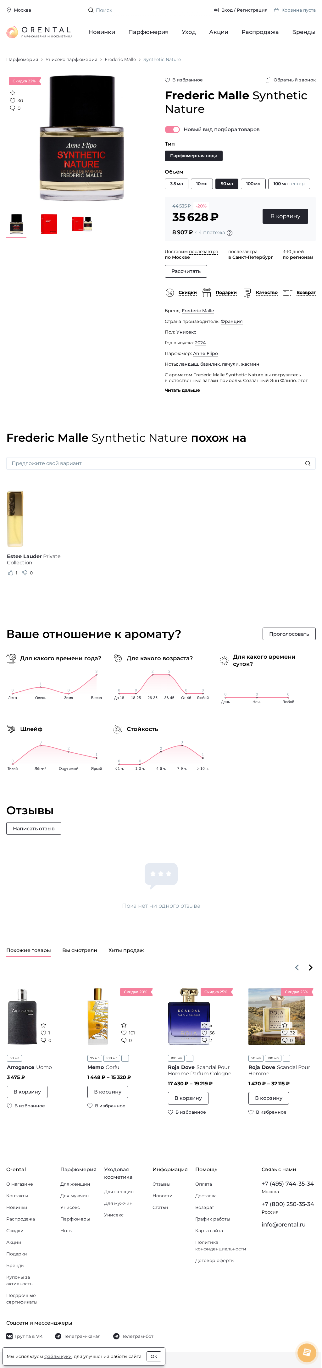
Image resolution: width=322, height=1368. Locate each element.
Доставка (206, 1196)
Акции (218, 32)
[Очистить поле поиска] (204, 10)
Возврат (204, 1207)
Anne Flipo (205, 353)
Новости (163, 1196)
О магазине (19, 1184)
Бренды (304, 32)
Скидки (15, 1230)
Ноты (66, 1230)
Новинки (101, 32)
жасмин (250, 364)
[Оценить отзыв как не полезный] (24, 572)
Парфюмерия (148, 32)
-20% (201, 206)
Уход (189, 32)
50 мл (14, 1058)
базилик (210, 364)
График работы (212, 1219)
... (125, 1058)
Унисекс (186, 332)
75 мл (94, 1058)
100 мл (111, 1058)
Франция (232, 321)
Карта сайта (209, 1230)
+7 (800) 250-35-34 (288, 1204)
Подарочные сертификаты (21, 1299)
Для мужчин (74, 1196)
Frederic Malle (198, 310)
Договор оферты (215, 1260)
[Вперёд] (311, 967)
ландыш (188, 364)
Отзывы (161, 1184)
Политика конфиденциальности (220, 1245)
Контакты (17, 1196)
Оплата (203, 1184)
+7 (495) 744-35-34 (288, 1183)
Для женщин (75, 1184)
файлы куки (58, 1356)
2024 (200, 343)
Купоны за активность (19, 1280)
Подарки (16, 1254)
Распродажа (260, 32)
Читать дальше (182, 390)
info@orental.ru (284, 1224)
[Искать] (307, 463)
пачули (230, 364)
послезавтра (203, 251)
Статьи (160, 1207)
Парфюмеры (75, 1219)
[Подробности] (229, 233)
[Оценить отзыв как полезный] (10, 572)
